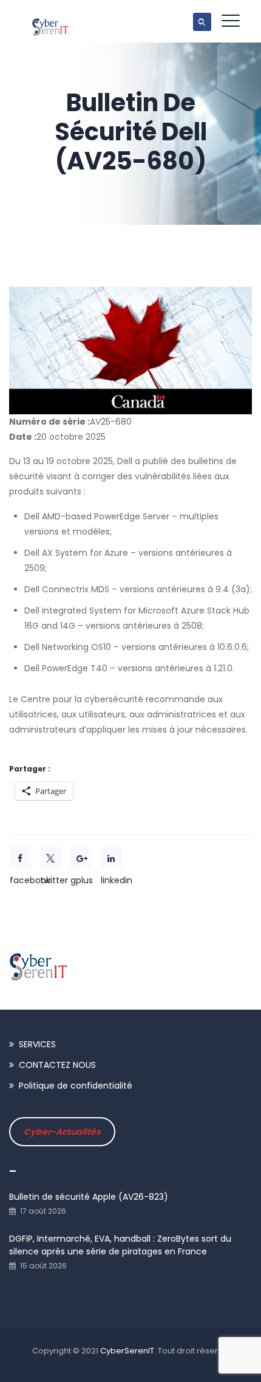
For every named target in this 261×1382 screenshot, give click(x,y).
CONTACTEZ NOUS (57, 1065)
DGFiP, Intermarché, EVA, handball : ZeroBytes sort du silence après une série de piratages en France (120, 1245)
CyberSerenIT (127, 1350)
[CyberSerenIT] (50, 21)
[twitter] (50, 858)
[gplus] (81, 858)
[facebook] (20, 858)
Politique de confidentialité (75, 1085)
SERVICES (37, 1044)
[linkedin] (111, 858)
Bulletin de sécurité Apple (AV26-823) (88, 1197)
